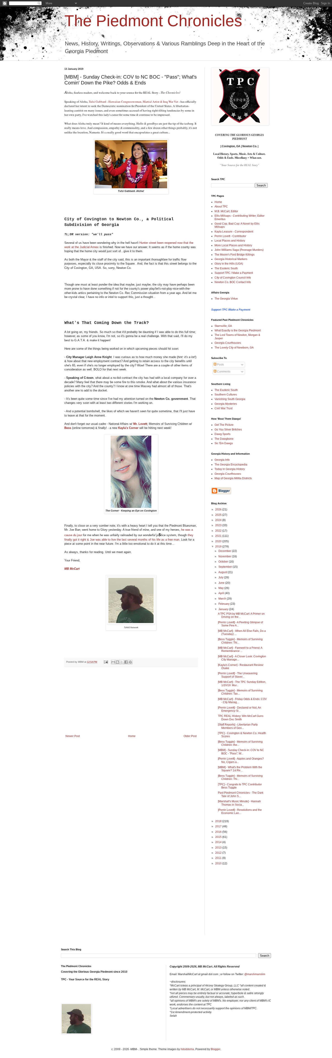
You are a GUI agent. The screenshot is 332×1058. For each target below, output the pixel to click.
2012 (218, 852)
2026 (218, 509)
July (221, 577)
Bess (67, 428)
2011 (218, 858)
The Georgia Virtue (226, 298)
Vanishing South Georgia (230, 399)
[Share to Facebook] (126, 662)
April (221, 593)
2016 (218, 831)
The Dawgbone (224, 438)
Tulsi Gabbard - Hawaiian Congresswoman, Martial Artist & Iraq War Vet (133, 102)
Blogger (215, 1049)
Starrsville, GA (223, 326)
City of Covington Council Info (233, 277)
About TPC (221, 206)
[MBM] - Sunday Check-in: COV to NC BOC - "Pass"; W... (241, 752)
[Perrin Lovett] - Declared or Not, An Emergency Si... (239, 709)
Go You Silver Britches (228, 429)
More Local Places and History (233, 245)
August (223, 572)
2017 (218, 826)
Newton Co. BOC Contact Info (233, 282)
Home (132, 736)
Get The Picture (224, 424)
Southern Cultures (226, 394)
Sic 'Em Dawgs (224, 443)
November (225, 556)
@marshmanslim (254, 974)
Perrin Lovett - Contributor (230, 236)
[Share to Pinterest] (130, 662)
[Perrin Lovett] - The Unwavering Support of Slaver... (237, 675)
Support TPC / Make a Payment (234, 272)
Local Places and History (230, 240)
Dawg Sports (222, 434)
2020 (218, 541)
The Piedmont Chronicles (153, 21)
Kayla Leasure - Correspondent (234, 231)
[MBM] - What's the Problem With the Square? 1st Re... (240, 769)
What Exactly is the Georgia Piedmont (238, 330)
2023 (218, 525)
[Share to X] (121, 662)
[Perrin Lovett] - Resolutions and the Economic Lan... (240, 811)
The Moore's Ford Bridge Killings (235, 254)
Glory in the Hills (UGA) (229, 263)
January (223, 609)
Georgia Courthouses (228, 342)
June (221, 582)
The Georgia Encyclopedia (231, 464)
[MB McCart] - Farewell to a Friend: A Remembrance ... (240, 649)
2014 (218, 842)
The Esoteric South (226, 268)
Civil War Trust (223, 408)
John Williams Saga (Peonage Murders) (239, 249)
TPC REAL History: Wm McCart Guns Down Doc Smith (240, 717)
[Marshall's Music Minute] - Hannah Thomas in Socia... (239, 803)
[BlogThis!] (117, 662)
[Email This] (113, 662)
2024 (218, 520)
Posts (220, 364)
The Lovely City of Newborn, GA (234, 347)
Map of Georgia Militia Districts (233, 478)
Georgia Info (222, 459)
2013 (218, 847)
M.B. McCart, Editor (226, 211)
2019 (218, 546)
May (221, 588)
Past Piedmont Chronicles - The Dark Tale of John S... (240, 794)
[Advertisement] (131, 700)
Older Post (190, 736)
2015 (218, 837)
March (222, 598)
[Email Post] (106, 661)
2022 (218, 530)
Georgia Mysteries (226, 403)
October (223, 561)
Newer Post (72, 736)
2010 (218, 863)
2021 (218, 535)
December (225, 551)
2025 (218, 514)
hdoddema (187, 1049)
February (224, 603)
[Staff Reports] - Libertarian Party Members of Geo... (238, 726)
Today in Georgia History (230, 469)
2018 (218, 821)
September (225, 566)
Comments (223, 371)
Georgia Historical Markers (231, 259)
